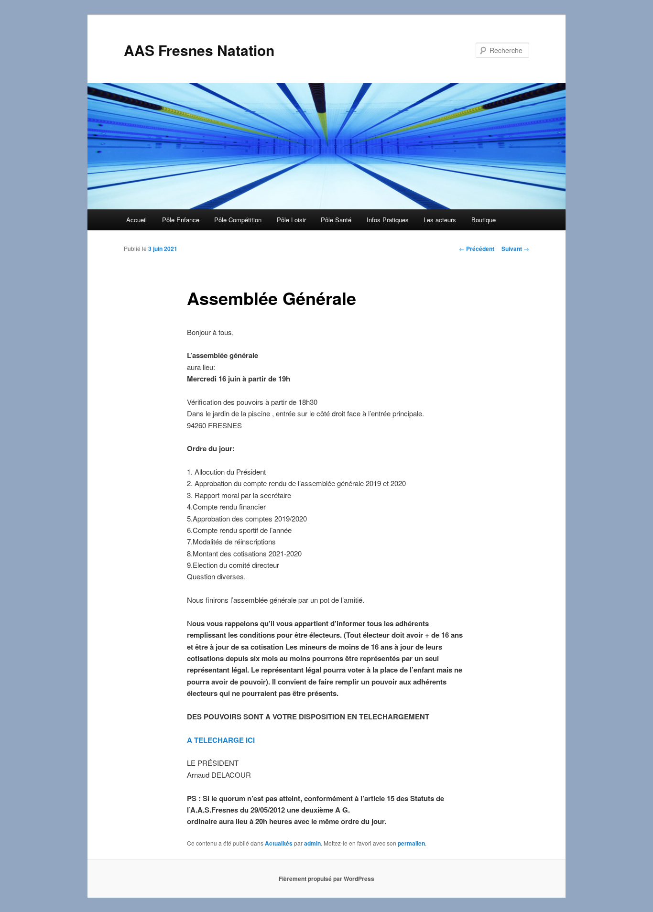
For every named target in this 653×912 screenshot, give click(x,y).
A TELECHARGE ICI (221, 740)
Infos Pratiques (388, 219)
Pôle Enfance (180, 219)
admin (312, 843)
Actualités (279, 843)
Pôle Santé (336, 219)
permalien (411, 843)
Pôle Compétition (237, 219)
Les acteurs (440, 219)
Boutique (483, 219)
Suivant (515, 248)
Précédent (476, 248)
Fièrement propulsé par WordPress (326, 878)
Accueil (136, 219)
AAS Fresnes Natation (199, 50)
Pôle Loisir (291, 219)
